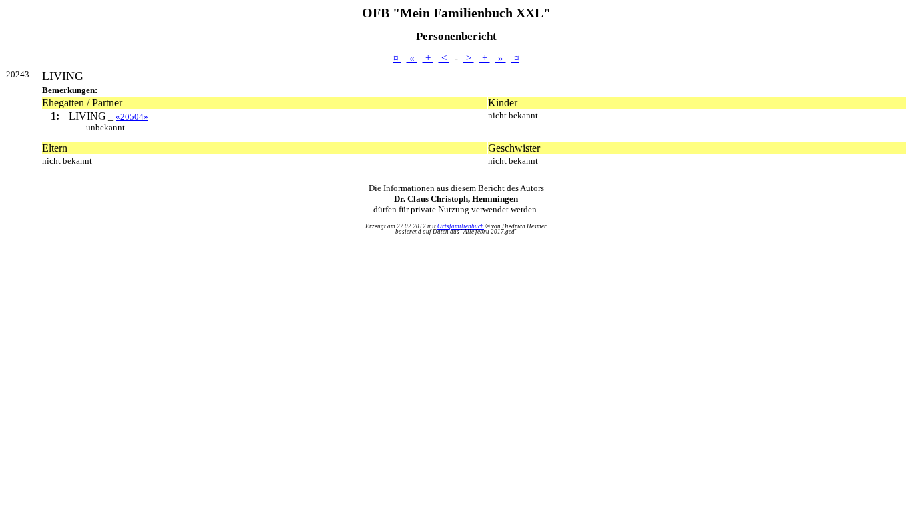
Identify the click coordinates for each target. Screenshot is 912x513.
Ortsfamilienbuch (460, 226)
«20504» (132, 117)
